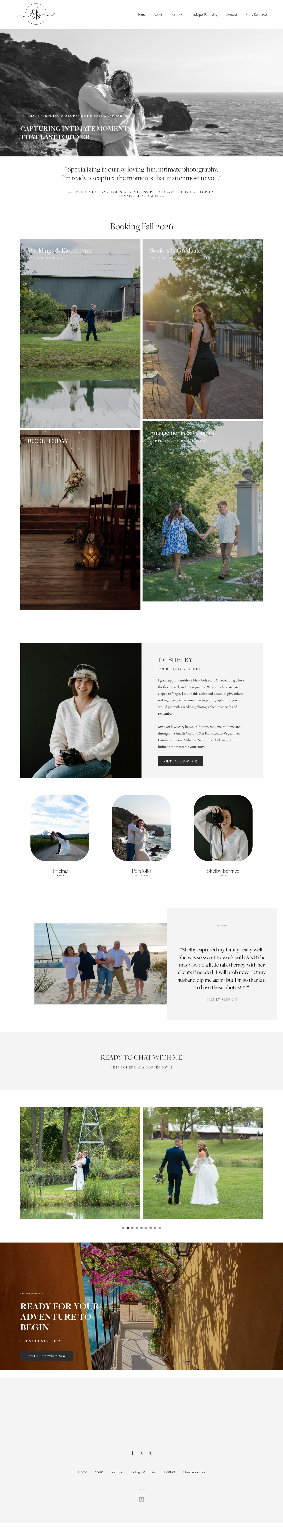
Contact (231, 14)
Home (141, 14)
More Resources (256, 14)
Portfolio (177, 14)
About (158, 14)
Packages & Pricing (204, 14)
